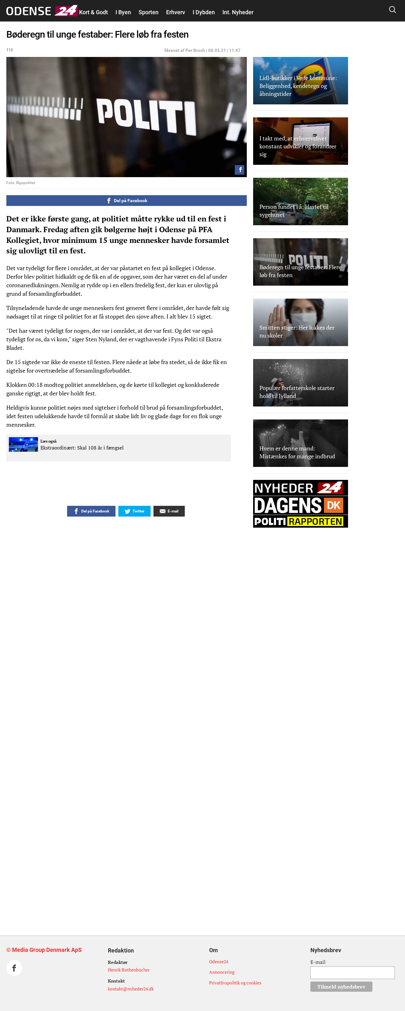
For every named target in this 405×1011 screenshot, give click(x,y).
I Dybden (204, 12)
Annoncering (221, 972)
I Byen (123, 12)
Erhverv (175, 12)
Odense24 (218, 961)
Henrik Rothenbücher (129, 970)
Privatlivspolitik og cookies (235, 983)
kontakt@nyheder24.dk (131, 989)
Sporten (149, 12)
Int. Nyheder (237, 12)
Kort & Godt (93, 12)
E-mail (318, 961)
